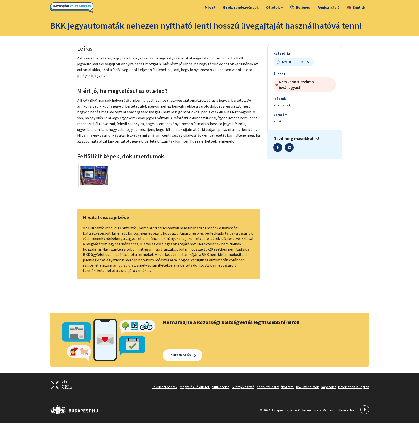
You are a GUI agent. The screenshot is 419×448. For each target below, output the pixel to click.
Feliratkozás (180, 355)
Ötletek (273, 7)
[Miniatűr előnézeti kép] (94, 175)
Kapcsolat (328, 387)
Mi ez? (210, 7)
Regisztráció (328, 7)
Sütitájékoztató (243, 387)
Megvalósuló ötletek (195, 387)
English (359, 7)
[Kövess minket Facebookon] (74, 413)
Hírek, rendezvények (241, 7)
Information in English (353, 387)
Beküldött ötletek (164, 387)
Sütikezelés (220, 387)
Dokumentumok (307, 387)
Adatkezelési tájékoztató (275, 387)
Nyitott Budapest (296, 62)
